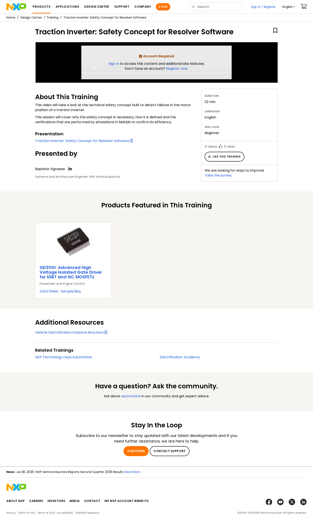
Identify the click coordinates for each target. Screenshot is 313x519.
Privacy (11, 513)
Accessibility (65, 513)
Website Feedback (87, 513)
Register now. (177, 68)
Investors (56, 501)
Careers (36, 501)
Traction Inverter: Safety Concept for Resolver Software (82, 140)
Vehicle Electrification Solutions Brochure (70, 332)
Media (75, 501)
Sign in (114, 63)
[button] (288, 6)
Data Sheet (49, 291)
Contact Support (169, 451)
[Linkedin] (70, 169)
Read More (132, 472)
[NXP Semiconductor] (16, 6)
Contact (92, 501)
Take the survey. (218, 175)
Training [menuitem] (52, 17)
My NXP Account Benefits (127, 501)
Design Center (31, 17)
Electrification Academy (180, 357)
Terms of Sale (46, 513)
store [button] (163, 7)
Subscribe (136, 451)
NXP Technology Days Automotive (63, 357)
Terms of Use (26, 513)
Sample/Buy (71, 291)
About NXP (15, 501)
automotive (131, 396)
